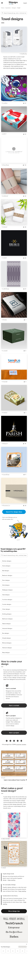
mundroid (5, 412)
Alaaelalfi (5, 381)
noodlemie (5, 103)
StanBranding (24, 53)
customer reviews (21, 744)
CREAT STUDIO (6, 838)
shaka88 (5, 257)
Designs (14, 7)
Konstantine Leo (6, 505)
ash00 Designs (6, 288)
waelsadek (5, 350)
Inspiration (8, 7)
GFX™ (4, 134)
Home (2, 7)
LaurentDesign (6, 474)
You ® (3, 777)
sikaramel (5, 227)
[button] (26, 944)
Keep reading (11, 880)
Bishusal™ (5, 443)
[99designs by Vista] (13, 2)
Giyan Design (6, 165)
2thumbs (4, 867)
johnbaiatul (5, 196)
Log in (25, 3)
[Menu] (2, 2)
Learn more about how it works (14, 780)
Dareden (5, 319)
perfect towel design (16, 68)
